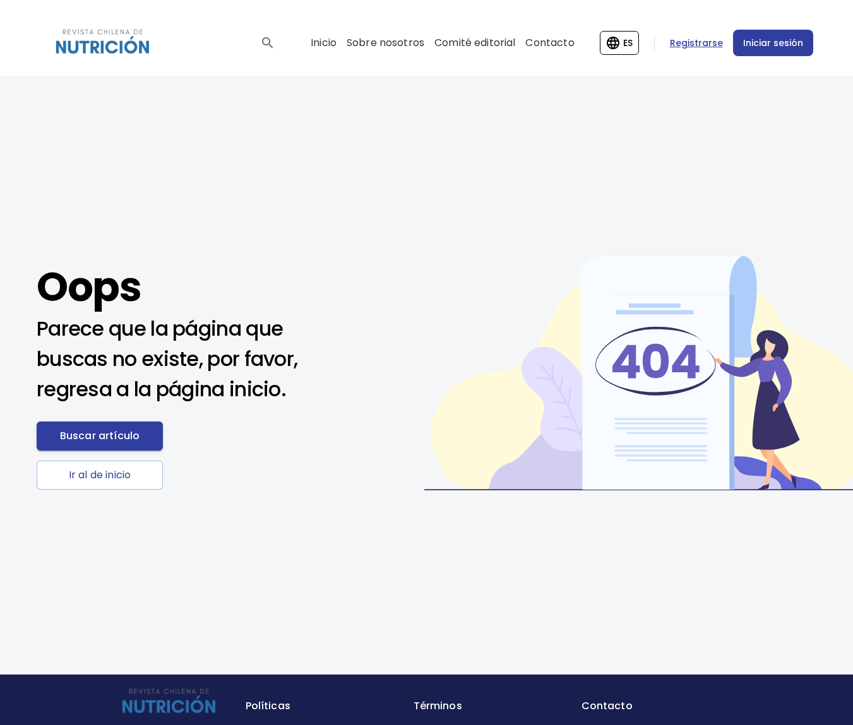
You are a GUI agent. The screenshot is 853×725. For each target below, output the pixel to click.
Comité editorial (474, 42)
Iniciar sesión (773, 43)
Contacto (549, 42)
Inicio (324, 42)
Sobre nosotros (385, 42)
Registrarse (696, 43)
